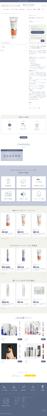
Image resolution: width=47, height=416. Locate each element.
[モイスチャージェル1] (23, 220)
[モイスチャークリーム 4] (39, 255)
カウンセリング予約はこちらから (37, 32)
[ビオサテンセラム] (8, 290)
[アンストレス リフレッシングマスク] (39, 290)
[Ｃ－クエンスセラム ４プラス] (8, 255)
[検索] (19, 5)
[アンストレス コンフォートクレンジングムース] (23, 290)
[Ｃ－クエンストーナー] (23, 255)
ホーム (2, 13)
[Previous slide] (42, 239)
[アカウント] (42, 5)
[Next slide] (45, 239)
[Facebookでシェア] (33, 108)
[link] (19, 323)
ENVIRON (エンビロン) (7, 13)
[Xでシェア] (36, 108)
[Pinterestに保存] (39, 108)
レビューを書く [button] (30, 375)
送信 (42, 40)
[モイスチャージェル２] (39, 220)
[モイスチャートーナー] (8, 220)
